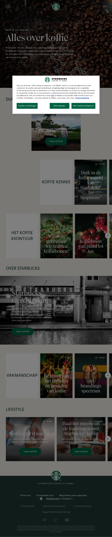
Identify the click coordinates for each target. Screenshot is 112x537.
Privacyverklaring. (82, 98)
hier (52, 95)
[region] (56, 95)
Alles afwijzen (59, 106)
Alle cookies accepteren (83, 106)
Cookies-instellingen (27, 106)
